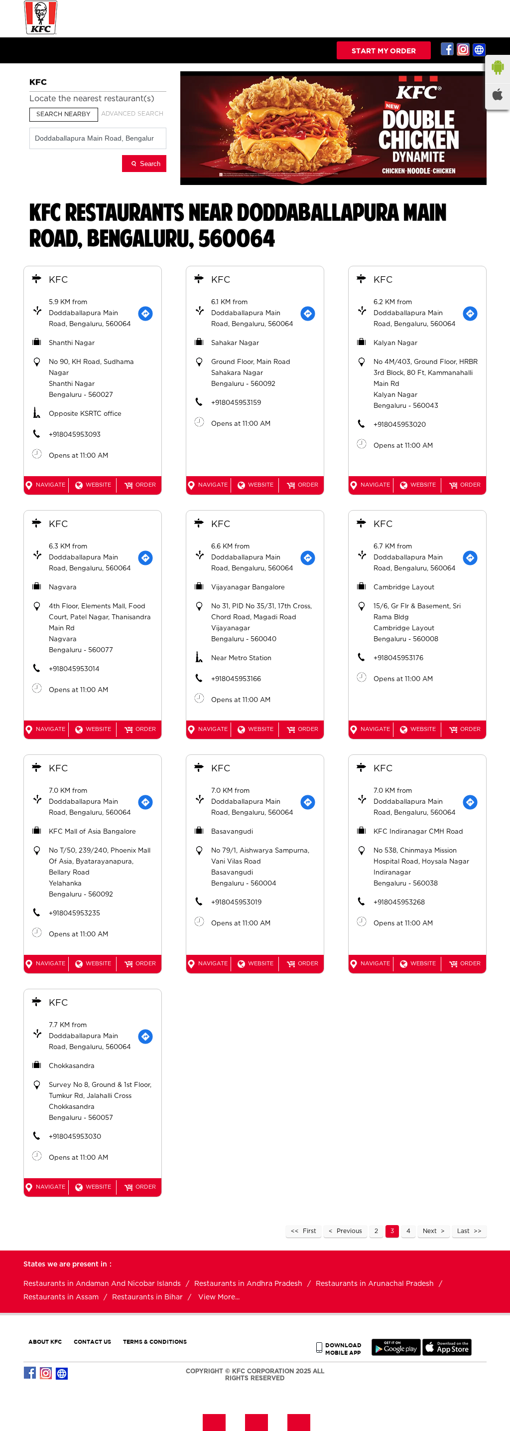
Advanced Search (132, 114)
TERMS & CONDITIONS (155, 1341)
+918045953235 (74, 913)
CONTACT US (92, 1341)
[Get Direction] (145, 314)
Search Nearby (63, 114)
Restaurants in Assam (61, 1297)
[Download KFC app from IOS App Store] (447, 1353)
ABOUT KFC (45, 1341)
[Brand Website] (480, 49)
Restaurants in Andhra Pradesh (248, 1283)
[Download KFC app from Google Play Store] (396, 1353)
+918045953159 (236, 403)
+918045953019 (236, 902)
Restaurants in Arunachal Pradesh (375, 1283)
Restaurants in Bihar (147, 1297)
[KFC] (40, 33)
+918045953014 (74, 669)
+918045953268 (399, 902)
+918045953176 (398, 658)
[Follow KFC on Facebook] (448, 49)
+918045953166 (236, 679)
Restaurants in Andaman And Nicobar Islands (102, 1283)
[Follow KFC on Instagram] (464, 49)
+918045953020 (400, 425)
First (309, 1231)
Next (430, 1231)
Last (463, 1231)
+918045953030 (75, 1137)
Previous (349, 1231)
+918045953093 (75, 435)
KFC (58, 280)
